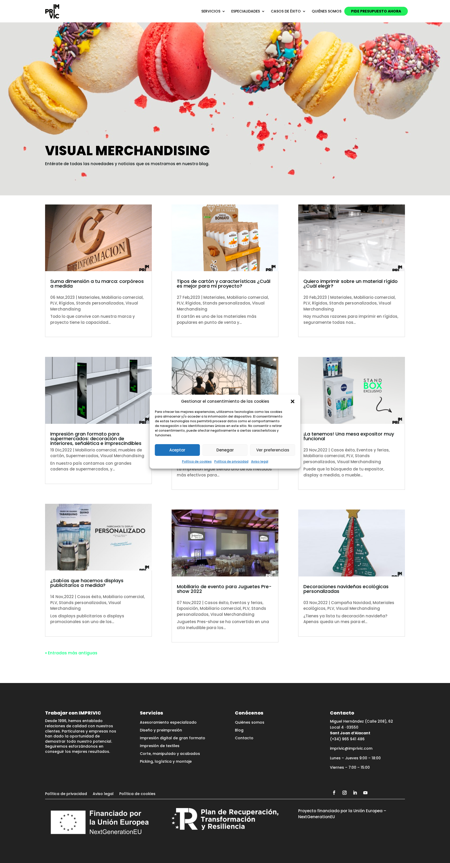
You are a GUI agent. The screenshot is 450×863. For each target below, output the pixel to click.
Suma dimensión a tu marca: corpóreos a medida (97, 283)
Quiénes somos (326, 11)
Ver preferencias (272, 450)
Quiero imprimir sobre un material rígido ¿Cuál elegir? (350, 283)
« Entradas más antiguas (71, 653)
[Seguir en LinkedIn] (355, 793)
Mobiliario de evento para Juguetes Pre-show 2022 (224, 588)
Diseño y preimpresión (161, 730)
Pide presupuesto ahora (376, 11)
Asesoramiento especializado (168, 723)
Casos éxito (89, 596)
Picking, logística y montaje (166, 762)
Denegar (225, 450)
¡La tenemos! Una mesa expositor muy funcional (348, 436)
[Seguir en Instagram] (344, 793)
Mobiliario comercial (122, 297)
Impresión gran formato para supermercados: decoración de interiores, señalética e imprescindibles (95, 438)
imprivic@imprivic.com (351, 748)
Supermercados (82, 455)
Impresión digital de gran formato (172, 738)
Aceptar (177, 450)
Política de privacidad (231, 461)
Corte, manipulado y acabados (170, 754)
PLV (53, 303)
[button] (292, 401)
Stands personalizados (100, 303)
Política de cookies (197, 461)
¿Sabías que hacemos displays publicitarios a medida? (86, 582)
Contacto (244, 738)
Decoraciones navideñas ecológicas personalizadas (346, 588)
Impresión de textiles (159, 746)
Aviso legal (259, 461)
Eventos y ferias (246, 602)
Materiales (89, 297)
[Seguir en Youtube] (365, 793)
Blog (239, 730)
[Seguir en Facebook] (334, 793)
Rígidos (66, 303)
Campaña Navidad (351, 602)
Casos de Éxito (286, 11)
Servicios (210, 11)
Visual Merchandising (122, 455)
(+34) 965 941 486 (347, 739)
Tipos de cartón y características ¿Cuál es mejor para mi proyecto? (223, 283)
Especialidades (245, 11)
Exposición (187, 608)
